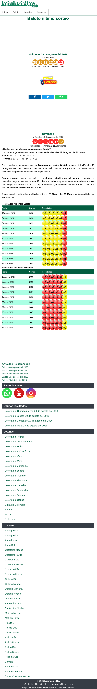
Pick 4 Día (10, 647)
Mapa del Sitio (29, 687)
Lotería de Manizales (16, 466)
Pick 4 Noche (12, 652)
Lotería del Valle (13, 456)
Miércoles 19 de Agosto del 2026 (48, 54)
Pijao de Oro (11, 657)
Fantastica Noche (14, 608)
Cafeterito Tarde (13, 554)
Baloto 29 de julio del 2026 (14, 380)
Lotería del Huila (14, 446)
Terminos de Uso (67, 687)
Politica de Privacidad (47, 687)
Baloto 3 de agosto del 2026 (15, 374)
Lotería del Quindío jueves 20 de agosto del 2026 (31, 411)
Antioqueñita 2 (13, 535)
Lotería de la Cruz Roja (17, 451)
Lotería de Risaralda (16, 480)
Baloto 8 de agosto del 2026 (15, 367)
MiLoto (8, 514)
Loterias (28, 12)
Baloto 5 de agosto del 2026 (15, 370)
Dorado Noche (13, 593)
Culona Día (11, 579)
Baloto (16, 12)
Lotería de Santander (16, 490)
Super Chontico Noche (17, 676)
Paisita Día (11, 627)
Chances (41, 12)
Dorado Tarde (12, 598)
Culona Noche (13, 584)
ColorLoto (10, 519)
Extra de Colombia (15, 504)
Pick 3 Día (10, 637)
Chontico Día (12, 569)
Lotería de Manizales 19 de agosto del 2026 (29, 420)
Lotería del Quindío (15, 475)
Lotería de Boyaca (15, 495)
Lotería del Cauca (14, 500)
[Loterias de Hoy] (19, 7)
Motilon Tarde (12, 618)
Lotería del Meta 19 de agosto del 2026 (26, 425)
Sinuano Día (11, 666)
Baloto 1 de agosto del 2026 (15, 377)
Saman (9, 661)
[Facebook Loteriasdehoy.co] (12, 397)
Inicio (5, 12)
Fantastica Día (13, 603)
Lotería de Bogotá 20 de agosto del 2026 (27, 416)
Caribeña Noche (14, 564)
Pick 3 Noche (12, 642)
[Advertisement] (48, 36)
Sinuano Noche (13, 671)
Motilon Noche (13, 613)
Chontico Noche (13, 574)
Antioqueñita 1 (13, 530)
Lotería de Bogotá (14, 470)
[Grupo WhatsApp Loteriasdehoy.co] (7, 397)
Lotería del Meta (13, 461)
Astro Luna (11, 540)
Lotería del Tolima (14, 436)
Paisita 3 (9, 623)
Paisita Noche (12, 632)
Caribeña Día (12, 559)
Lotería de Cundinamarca (19, 441)
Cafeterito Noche (14, 550)
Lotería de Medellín (15, 485)
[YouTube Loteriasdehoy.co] (19, 397)
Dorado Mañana (14, 588)
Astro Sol (10, 545)
